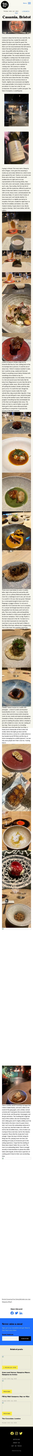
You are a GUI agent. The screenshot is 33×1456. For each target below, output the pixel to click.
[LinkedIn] (20, 1314)
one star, (28, 1299)
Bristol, (4, 1299)
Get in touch (16, 1446)
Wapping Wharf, (7, 1302)
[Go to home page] (5, 5)
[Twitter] (16, 1314)
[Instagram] (16, 1434)
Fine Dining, (16, 1299)
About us (16, 1442)
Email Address (7, 1334)
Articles (16, 1439)
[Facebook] (12, 1314)
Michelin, (22, 1299)
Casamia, (9, 1299)
